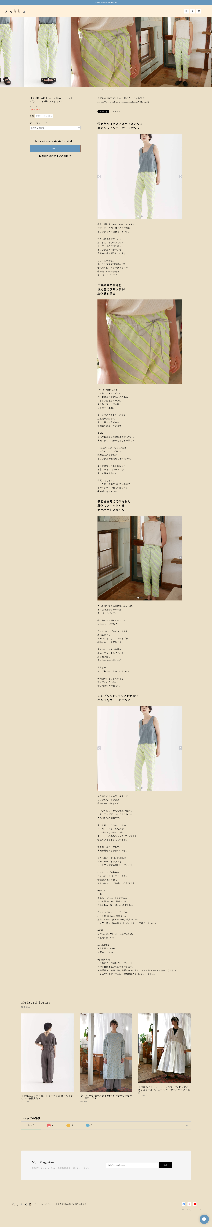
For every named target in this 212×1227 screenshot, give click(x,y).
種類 (32, 116)
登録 (165, 1165)
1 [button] (96, 89)
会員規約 (83, 1204)
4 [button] (102, 89)
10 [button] (114, 89)
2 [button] (98, 89)
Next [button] (207, 52)
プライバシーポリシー (43, 1204)
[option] (36, 52)
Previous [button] (4, 52)
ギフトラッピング (38, 123)
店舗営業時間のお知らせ (106, 2)
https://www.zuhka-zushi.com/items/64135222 (123, 102)
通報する (116, 111)
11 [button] (116, 89)
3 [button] (100, 89)
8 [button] (110, 89)
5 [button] (104, 89)
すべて (31, 1125)
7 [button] (108, 89)
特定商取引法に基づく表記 (67, 1204)
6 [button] (106, 89)
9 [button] (112, 89)
